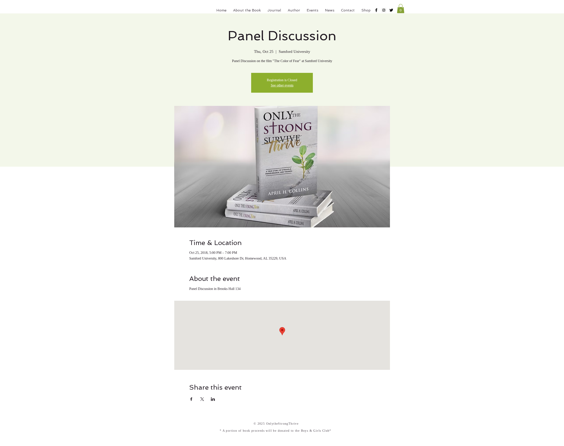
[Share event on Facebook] (191, 399)
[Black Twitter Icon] (391, 10)
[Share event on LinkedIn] (213, 399)
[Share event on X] (202, 399)
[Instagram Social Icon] (383, 10)
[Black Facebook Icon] (376, 10)
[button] (400, 8)
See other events (282, 85)
